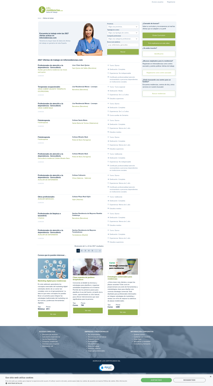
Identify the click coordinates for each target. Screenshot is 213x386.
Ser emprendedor (94, 334)
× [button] (210, 376)
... (96, 250)
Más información (121, 381)
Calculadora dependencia (51, 337)
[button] (106, 367)
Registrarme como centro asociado (159, 73)
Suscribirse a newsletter (142, 341)
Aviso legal (137, 339)
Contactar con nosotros (142, 337)
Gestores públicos (94, 348)
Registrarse (171, 2)
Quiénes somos (139, 334)
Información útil (47, 346)
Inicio (39, 18)
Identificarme (158, 54)
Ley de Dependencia (49, 339)
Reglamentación (93, 339)
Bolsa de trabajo (93, 346)
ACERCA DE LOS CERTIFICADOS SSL (106, 361)
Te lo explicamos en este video (159, 43)
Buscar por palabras (113, 42)
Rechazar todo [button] (189, 380)
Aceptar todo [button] (156, 380)
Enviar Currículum (159, 35)
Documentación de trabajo (97, 337)
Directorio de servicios (50, 334)
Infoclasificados (93, 344)
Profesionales (92, 341)
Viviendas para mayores (50, 344)
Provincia (110, 24)
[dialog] (106, 380)
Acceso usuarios (157, 2)
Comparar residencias (50, 341)
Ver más (53, 314)
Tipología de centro (113, 30)
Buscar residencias (159, 93)
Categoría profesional (114, 36)
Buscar (122, 52)
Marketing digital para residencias (52, 281)
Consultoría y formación (142, 344)
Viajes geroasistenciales (96, 351)
